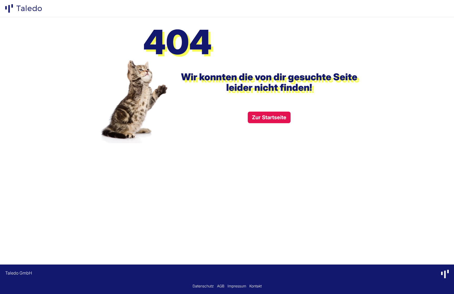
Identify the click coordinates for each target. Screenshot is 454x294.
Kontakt (255, 286)
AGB (220, 286)
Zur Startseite (269, 117)
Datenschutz (203, 286)
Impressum (237, 286)
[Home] (23, 8)
